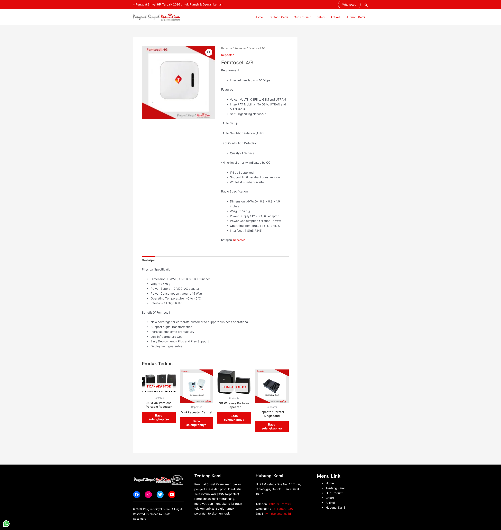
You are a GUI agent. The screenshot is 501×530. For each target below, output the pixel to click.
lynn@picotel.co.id (278, 513)
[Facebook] (136, 494)
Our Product (302, 17)
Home (259, 17)
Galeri (320, 17)
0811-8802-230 (280, 504)
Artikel (335, 17)
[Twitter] (160, 494)
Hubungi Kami (355, 17)
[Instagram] (148, 494)
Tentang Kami (278, 17)
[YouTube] (171, 494)
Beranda (226, 48)
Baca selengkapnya (159, 417)
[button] (349, 4)
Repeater (240, 48)
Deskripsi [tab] (148, 260)
